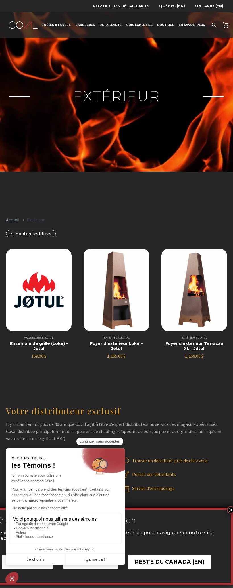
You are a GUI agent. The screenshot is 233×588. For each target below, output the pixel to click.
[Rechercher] (213, 25)
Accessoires (33, 337)
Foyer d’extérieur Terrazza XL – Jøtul (194, 346)
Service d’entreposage (153, 488)
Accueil (13, 220)
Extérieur (111, 337)
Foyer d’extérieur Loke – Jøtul (116, 346)
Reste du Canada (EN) (169, 562)
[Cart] (226, 25)
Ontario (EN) (209, 6)
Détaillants (110, 25)
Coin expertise (139, 25)
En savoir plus (192, 25)
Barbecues (85, 25)
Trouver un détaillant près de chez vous (170, 460)
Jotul (49, 337)
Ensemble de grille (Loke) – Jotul (39, 346)
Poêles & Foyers (56, 25)
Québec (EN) (172, 6)
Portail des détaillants (121, 6)
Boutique (165, 25)
